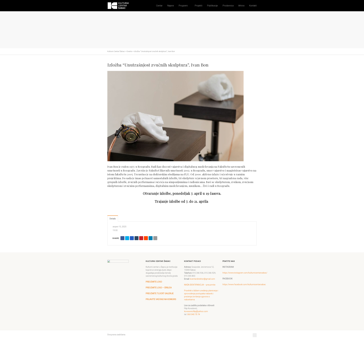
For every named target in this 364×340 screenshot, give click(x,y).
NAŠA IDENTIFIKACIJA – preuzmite (199, 285)
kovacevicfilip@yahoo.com (196, 311)
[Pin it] (141, 238)
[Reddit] (146, 238)
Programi (183, 5)
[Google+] (132, 238)
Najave (170, 5)
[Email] (155, 238)
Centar (159, 5)
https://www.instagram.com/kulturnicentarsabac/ (245, 273)
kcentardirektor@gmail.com (202, 279)
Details (113, 219)
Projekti (198, 5)
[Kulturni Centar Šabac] (118, 5)
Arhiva (241, 5)
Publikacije (212, 5)
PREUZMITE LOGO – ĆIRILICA (159, 287)
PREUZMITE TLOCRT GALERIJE (160, 293)
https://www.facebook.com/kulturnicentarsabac (244, 284)
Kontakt (253, 5)
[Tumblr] (136, 238)
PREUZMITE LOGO (154, 282)
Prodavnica (228, 5)
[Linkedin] (151, 238)
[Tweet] (127, 238)
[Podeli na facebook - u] (122, 238)
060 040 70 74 (193, 314)
